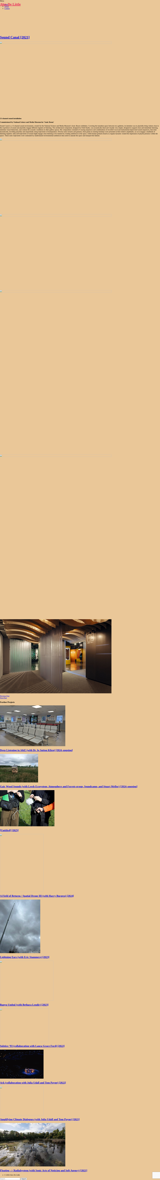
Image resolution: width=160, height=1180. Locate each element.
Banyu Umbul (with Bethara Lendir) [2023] (24, 1004)
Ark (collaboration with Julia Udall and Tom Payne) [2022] (33, 1082)
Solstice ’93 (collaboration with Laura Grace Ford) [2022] (32, 1046)
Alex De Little (10, 4)
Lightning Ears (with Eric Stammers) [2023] (24, 957)
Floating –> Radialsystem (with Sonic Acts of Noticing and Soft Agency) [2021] (43, 1170)
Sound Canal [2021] (15, 37)
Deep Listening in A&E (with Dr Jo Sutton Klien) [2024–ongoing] (36, 750)
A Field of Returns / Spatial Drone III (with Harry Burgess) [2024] (37, 895)
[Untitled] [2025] (9, 830)
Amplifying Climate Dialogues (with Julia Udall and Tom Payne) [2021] (40, 1119)
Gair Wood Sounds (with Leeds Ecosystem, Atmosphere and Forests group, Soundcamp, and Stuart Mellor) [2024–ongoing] (68, 786)
